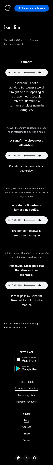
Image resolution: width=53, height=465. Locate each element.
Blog (26, 420)
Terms (26, 440)
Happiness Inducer (26, 401)
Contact (26, 426)
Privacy (26, 433)
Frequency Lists (26, 395)
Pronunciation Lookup (26, 388)
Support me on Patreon (33, 8)
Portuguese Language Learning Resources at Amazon (21, 325)
